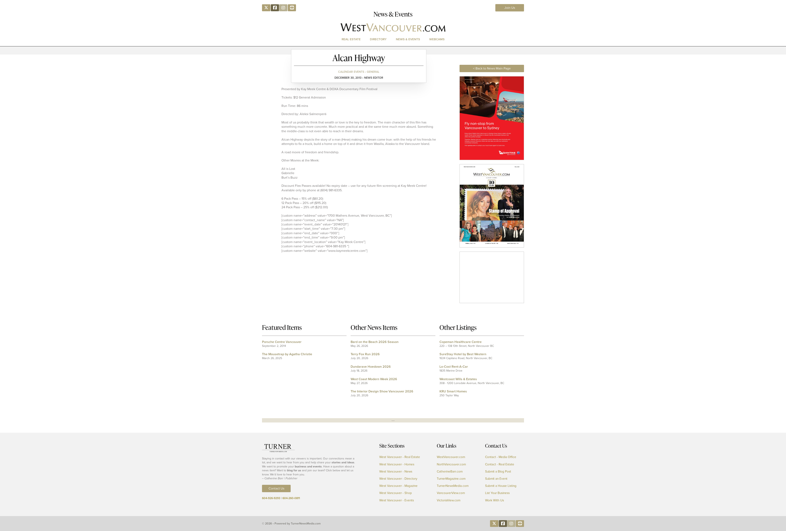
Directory (378, 39)
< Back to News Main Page (492, 68)
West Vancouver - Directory (398, 479)
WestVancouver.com (451, 457)
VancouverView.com (451, 493)
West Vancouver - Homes (396, 464)
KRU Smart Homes (453, 391)
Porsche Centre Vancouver (282, 341)
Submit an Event (496, 479)
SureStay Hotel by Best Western (462, 354)
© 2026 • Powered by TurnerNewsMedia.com (291, 523)
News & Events (408, 39)
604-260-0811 (291, 498)
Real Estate (351, 39)
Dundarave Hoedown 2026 (371, 366)
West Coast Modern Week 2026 (374, 379)
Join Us (509, 7)
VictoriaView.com (448, 500)
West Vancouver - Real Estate (399, 457)
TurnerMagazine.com (451, 479)
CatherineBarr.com (450, 471)
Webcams (437, 39)
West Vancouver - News (395, 471)
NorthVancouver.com (451, 464)
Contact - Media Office (500, 457)
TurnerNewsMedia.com (453, 486)
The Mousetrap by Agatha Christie (287, 354)
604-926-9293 (271, 498)
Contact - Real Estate (499, 464)
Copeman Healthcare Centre (460, 341)
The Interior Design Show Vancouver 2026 (382, 391)
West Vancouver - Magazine (398, 486)
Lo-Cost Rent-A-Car (453, 366)
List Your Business (497, 493)
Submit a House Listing (500, 486)
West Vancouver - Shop (395, 493)
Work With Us (494, 500)
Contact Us (276, 488)
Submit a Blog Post (498, 471)
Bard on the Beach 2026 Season (375, 341)
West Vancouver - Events (396, 500)
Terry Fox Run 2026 (365, 354)
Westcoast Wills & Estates (458, 379)
